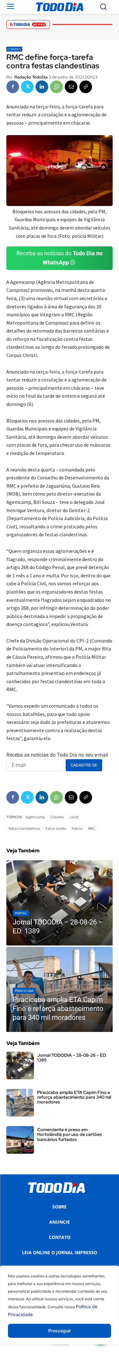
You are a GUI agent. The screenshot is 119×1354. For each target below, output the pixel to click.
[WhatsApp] (56, 86)
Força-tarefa (56, 828)
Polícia (77, 828)
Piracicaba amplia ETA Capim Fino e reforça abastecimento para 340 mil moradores (74, 1097)
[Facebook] (12, 86)
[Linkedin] (42, 86)
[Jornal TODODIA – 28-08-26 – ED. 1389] (59, 902)
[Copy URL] (85, 86)
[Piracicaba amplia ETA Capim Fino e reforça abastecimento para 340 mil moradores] (59, 989)
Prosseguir (59, 1330)
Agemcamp (35, 816)
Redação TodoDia (31, 77)
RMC (91, 828)
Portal (21, 913)
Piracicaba (24, 991)
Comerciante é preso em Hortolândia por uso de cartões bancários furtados (69, 1134)
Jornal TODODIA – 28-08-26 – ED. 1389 (72, 1057)
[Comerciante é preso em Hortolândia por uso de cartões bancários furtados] (20, 1140)
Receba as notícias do (59, 258)
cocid (73, 816)
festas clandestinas (24, 828)
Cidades (14, 49)
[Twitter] (27, 86)
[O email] (71, 86)
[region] (59, 1310)
